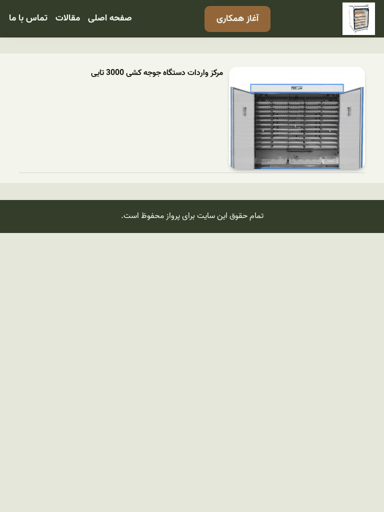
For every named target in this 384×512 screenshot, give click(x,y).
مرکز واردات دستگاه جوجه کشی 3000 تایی (157, 73)
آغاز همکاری (237, 19)
